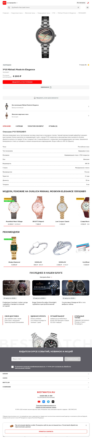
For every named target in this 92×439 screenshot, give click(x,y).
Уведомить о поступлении (22, 82)
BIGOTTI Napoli (38, 221)
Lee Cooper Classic (62, 221)
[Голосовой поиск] (78, 7)
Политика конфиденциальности (46, 405)
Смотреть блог (45, 277)
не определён (11, 2)
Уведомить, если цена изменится (47, 98)
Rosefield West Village (14, 221)
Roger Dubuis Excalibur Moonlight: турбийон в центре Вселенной (44, 303)
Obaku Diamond (14, 262)
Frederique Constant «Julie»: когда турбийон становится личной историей (15, 304)
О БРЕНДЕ (19, 126)
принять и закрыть (46, 431)
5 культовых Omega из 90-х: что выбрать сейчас (73, 303)
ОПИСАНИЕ (7, 126)
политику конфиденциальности (34, 366)
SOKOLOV (38, 262)
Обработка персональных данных (46, 407)
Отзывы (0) (83, 64)
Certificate (86, 262)
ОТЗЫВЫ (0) (53, 126)
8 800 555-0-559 (46, 396)
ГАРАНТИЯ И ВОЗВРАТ (36, 126)
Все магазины (81, 2)
